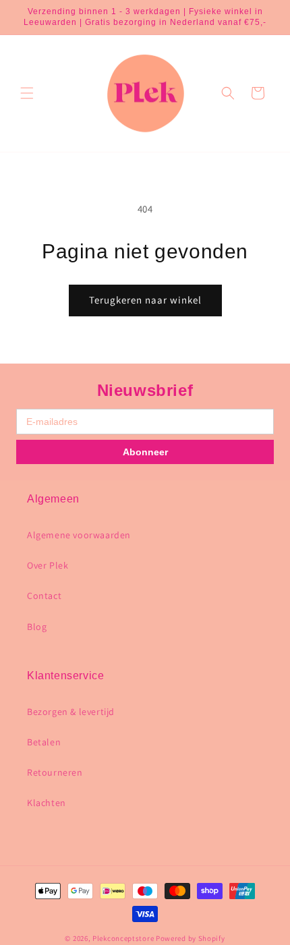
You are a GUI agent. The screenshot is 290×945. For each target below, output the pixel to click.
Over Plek (47, 565)
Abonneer (145, 452)
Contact (44, 596)
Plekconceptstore (123, 938)
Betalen (44, 742)
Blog (37, 627)
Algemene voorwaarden (79, 535)
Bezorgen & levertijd (71, 712)
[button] (27, 93)
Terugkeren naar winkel (145, 299)
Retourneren (55, 772)
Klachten (46, 803)
